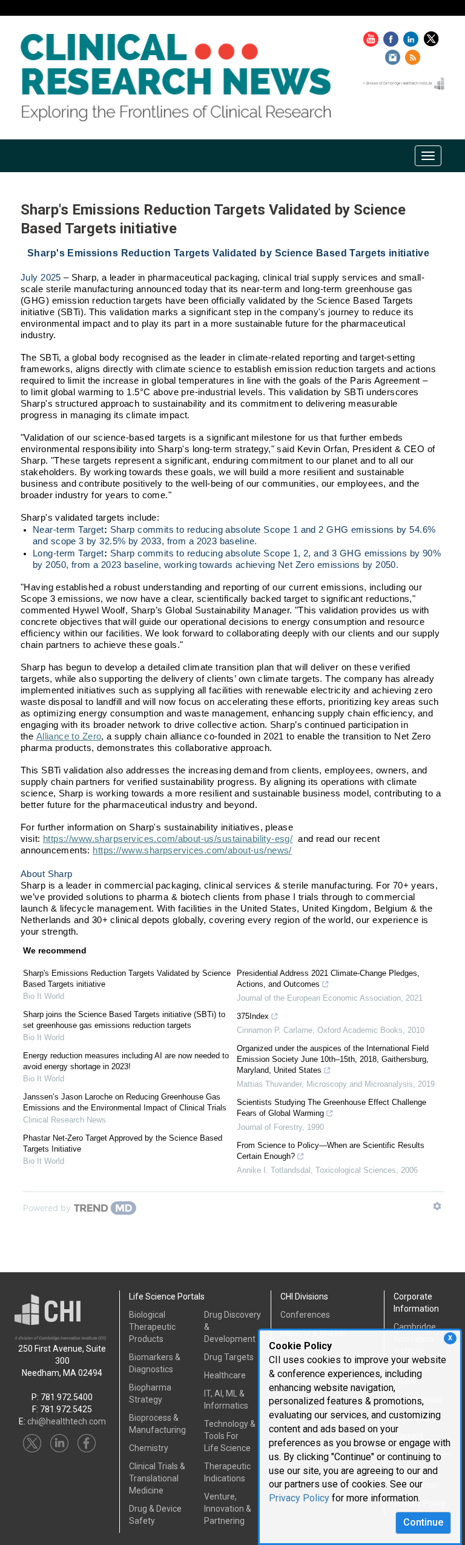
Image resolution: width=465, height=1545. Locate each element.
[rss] (412, 55)
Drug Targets (229, 1357)
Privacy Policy (299, 1498)
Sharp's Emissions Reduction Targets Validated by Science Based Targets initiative (127, 979)
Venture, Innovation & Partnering (227, 1509)
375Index (253, 1016)
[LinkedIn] (412, 36)
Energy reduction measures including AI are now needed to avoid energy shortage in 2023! (126, 1061)
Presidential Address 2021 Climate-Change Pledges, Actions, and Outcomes (328, 979)
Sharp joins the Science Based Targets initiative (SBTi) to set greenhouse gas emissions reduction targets (124, 1020)
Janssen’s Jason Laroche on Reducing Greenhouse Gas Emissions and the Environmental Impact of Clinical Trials (124, 1102)
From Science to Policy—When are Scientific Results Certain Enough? (330, 1151)
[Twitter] (432, 36)
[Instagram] (394, 55)
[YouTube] (372, 36)
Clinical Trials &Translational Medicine (157, 1478)
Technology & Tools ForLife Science (230, 1436)
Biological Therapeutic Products (152, 1327)
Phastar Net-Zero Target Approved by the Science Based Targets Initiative (122, 1143)
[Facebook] (392, 36)
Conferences (305, 1315)
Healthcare (225, 1375)
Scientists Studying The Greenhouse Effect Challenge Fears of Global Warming (331, 1108)
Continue (423, 1522)
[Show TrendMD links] (437, 1206)
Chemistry (148, 1448)
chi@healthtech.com (66, 1421)
